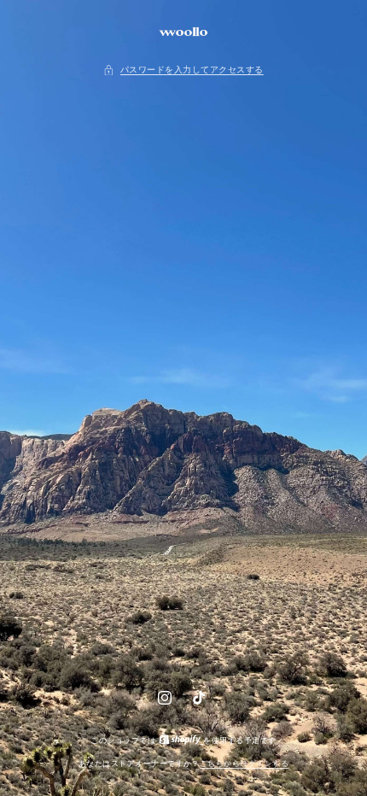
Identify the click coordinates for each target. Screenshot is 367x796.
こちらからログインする (244, 763)
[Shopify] (181, 740)
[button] (183, 70)
